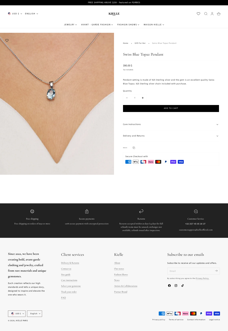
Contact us (66, 268)
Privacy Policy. (202, 278)
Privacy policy (158, 319)
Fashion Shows (121, 274)
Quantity (127, 91)
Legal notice (214, 319)
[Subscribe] (216, 270)
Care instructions (69, 280)
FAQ (63, 297)
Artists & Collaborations (125, 286)
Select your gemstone (71, 286)
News (117, 280)
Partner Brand (120, 291)
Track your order (69, 291)
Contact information (196, 319)
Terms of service (176, 319)
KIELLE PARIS (22, 320)
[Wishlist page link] (198, 13)
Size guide (65, 274)
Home (125, 43)
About (117, 262)
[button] (206, 13)
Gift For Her (140, 43)
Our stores (119, 268)
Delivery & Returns (70, 262)
